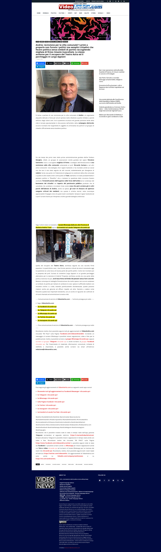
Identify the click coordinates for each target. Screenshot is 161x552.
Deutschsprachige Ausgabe (67, 488)
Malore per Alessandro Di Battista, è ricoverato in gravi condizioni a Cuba (111, 115)
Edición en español (65, 484)
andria (42, 464)
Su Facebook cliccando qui (47, 307)
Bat (76, 13)
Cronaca (46, 13)
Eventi (70, 13)
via (68, 446)
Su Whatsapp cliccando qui (47, 313)
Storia (93, 13)
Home (38, 13)
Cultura (61, 13)
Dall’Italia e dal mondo (107, 96)
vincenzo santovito (88, 464)
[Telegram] (118, 1)
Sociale (100, 13)
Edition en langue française (67, 490)
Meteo (88, 1)
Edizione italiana (64, 500)
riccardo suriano (56, 464)
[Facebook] (113, 1)
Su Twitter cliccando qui (46, 317)
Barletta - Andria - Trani (56, 41)
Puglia (46, 41)
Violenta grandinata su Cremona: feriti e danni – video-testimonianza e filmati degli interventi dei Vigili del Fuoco (112, 109)
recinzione (48, 464)
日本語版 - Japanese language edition (70, 497)
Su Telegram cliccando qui (47, 310)
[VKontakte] (124, 1)
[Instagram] (115, 1)
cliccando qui (52, 448)
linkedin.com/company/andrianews (70, 456)
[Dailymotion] (110, 1)
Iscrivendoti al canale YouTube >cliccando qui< (54, 412)
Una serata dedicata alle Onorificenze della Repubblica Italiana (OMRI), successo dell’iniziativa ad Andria (111, 101)
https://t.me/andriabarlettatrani (82, 435)
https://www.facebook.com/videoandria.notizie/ (53, 443)
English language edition (67, 482)
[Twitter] (121, 1)
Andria (42, 41)
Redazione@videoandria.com (72, 547)
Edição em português (66, 486)
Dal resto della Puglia (107, 66)
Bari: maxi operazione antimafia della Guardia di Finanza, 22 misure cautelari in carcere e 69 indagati (111, 72)
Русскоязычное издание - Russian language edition (75, 493)
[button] (107, 1)
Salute (86, 13)
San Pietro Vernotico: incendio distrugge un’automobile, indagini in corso (110, 79)
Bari (80, 13)
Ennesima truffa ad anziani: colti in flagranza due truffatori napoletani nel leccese (111, 87)
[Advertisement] (65, 143)
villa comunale (79, 464)
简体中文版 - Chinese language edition (70, 495)
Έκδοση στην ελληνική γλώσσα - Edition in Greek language (76, 491)
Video (108, 13)
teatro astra (71, 464)
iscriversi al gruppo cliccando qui (51, 342)
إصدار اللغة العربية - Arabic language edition (71, 498)
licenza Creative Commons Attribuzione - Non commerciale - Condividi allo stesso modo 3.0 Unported (75, 526)
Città (37, 41)
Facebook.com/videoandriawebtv (72, 334)
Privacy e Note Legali (98, 1)
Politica (53, 13)
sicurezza (64, 464)
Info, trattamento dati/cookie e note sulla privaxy (74, 479)
